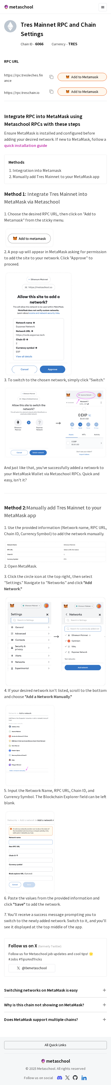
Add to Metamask (84, 77)
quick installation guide (25, 145)
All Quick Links (55, 1045)
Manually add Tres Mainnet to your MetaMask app (56, 176)
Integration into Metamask (37, 170)
